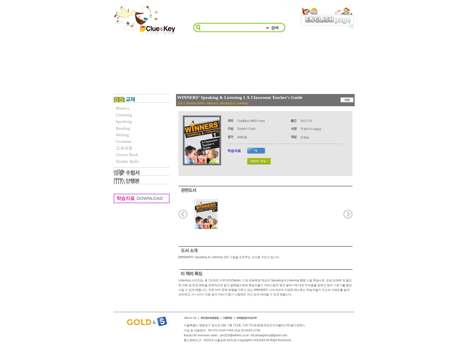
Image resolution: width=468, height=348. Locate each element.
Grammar (124, 141)
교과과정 (124, 148)
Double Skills (127, 161)
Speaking (124, 121)
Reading (123, 128)
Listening (124, 115)
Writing (122, 135)
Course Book (127, 154)
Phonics (122, 108)
